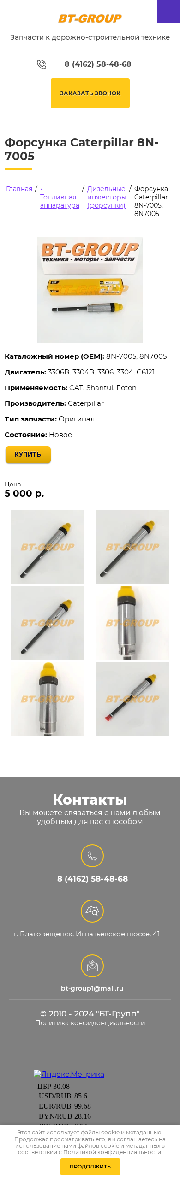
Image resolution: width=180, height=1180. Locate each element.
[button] (90, 93)
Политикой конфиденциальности (112, 1152)
